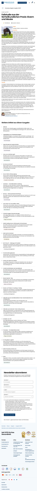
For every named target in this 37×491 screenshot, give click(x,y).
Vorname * (6, 380)
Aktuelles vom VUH (7, 318)
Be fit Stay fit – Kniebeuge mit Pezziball (11, 243)
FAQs (26, 447)
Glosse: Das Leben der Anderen (10, 260)
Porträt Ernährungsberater (9, 253)
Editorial (5, 126)
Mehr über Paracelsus (18, 448)
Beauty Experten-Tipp (8, 278)
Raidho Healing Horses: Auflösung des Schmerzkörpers (15, 223)
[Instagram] (9, 480)
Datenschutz (4, 487)
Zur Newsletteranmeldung (30, 459)
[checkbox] (4, 399)
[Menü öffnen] (3, 3)
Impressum (4, 484)
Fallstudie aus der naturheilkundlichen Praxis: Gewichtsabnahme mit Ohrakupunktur (18, 298)
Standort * (6, 394)
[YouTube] (12, 480)
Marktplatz (4, 448)
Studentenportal (5, 442)
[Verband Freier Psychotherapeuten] (3, 469)
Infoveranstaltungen (22, 2)
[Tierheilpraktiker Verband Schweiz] (23, 469)
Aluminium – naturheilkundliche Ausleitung (12, 183)
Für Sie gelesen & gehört (8, 339)
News (4, 356)
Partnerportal (4, 446)
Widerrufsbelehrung (29, 452)
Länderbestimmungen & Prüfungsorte (18, 443)
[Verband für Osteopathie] (14, 469)
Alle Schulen (27, 445)
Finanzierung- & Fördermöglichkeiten (29, 450)
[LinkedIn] (17, 480)
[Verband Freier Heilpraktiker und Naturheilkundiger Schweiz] (27, 469)
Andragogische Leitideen (16, 455)
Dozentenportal (5, 444)
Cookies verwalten (6, 489)
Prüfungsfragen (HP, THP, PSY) (17, 446)
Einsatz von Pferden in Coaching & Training (12, 288)
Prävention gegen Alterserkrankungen (11, 213)
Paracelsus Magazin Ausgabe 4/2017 (13, 8)
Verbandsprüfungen (17, 452)
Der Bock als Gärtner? (8, 164)
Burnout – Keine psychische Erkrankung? (12, 193)
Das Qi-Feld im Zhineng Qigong (10, 174)
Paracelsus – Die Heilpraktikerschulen (11, 330)
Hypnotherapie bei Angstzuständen (11, 144)
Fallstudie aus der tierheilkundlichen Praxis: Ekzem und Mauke (13, 428)
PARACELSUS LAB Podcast (28, 443)
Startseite (3, 426)
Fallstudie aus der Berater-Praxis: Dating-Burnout (14, 309)
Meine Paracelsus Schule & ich (9, 348)
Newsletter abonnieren (9, 414)
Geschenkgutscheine (29, 461)
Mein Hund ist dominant (8, 233)
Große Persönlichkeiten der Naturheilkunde (12, 268)
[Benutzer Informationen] (34, 3)
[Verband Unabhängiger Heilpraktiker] (7, 469)
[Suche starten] (29, 3)
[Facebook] (14, 480)
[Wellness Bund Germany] (18, 469)
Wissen (8, 426)
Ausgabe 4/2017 (19, 426)
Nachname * (6, 384)
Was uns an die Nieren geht (9, 154)
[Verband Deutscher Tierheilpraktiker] (11, 469)
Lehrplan (15, 450)
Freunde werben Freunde (28, 455)
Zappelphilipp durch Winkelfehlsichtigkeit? (12, 134)
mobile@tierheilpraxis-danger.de (11, 115)
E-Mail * (5, 389)
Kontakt (3, 482)
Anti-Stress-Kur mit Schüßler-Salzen (11, 203)
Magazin (12, 426)
